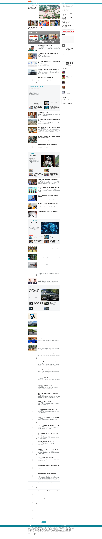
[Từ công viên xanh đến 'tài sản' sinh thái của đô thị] (32, 356)
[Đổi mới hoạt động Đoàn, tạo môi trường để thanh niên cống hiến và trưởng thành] (32, 198)
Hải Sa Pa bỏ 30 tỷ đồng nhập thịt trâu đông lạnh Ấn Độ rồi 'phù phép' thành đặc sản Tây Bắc (33, 28)
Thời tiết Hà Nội (53, 530)
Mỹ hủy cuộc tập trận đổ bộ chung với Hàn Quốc (45, 369)
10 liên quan (43, 370)
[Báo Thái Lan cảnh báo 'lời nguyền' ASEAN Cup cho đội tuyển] (63, 54)
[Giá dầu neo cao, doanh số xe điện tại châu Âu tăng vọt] (46, 308)
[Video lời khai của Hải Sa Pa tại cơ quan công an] (63, 45)
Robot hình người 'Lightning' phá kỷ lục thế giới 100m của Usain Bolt (48, 417)
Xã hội (40, 527)
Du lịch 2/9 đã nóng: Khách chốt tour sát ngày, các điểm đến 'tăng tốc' (38, 170)
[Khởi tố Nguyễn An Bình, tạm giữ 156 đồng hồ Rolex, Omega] (32, 412)
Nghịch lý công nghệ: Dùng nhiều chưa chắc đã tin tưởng (33, 224)
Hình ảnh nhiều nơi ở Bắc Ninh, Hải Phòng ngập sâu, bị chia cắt (32, 7)
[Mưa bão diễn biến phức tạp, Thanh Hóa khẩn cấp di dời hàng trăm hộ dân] (32, 436)
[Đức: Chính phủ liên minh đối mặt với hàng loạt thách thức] (32, 509)
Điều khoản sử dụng (29, 535)
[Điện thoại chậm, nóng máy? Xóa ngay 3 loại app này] (46, 241)
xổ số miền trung (42, 528)
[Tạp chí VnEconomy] (29, 92)
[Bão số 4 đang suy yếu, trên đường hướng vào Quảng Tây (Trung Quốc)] (32, 396)
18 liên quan (43, 395)
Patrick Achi (67, 528)
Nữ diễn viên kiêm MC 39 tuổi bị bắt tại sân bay (45, 77)
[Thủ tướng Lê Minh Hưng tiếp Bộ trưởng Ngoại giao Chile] (32, 249)
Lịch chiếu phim (70, 103)
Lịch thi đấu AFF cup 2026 (30, 527)
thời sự (46, 529)
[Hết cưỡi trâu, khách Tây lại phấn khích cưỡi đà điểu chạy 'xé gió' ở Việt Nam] (46, 170)
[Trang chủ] (30, 1)
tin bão (70, 529)
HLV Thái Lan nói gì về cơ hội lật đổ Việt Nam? (45, 45)
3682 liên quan (43, 128)
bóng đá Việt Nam (46, 528)
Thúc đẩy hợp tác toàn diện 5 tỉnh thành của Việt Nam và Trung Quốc (48, 187)
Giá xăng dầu (69, 102)
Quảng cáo (29, 536)
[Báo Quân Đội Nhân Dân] (39, 128)
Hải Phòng (41, 529)
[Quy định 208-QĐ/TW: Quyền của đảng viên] (32, 388)
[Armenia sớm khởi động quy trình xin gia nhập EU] (32, 404)
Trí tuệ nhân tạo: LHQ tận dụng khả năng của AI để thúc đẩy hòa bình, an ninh (54, 237)
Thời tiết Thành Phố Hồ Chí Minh (35, 530)
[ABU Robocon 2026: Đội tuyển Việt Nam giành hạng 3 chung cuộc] (33, 37)
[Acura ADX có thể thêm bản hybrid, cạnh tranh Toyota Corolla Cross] (32, 72)
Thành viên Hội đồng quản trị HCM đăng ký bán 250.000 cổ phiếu (34, 90)
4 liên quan (43, 256)
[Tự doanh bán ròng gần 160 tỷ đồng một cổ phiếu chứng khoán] (46, 107)
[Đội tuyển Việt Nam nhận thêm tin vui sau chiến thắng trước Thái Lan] (63, 77)
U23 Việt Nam (29, 531)
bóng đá (43, 530)
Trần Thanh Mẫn (57, 528)
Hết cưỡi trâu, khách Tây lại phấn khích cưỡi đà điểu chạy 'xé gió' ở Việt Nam (54, 170)
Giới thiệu (29, 534)
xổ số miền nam (52, 531)
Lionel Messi (40, 530)
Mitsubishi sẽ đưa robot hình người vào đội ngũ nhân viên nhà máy (48, 465)
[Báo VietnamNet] (38, 78)
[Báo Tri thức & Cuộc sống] (51, 242)
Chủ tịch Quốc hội (30, 529)
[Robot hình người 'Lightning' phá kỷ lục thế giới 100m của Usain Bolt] (32, 420)
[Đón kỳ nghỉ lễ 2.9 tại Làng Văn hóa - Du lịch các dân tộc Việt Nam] (32, 452)
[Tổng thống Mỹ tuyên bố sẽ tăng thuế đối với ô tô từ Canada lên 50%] (32, 324)
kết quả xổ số (67, 529)
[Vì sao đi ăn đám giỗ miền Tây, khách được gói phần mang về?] (46, 174)
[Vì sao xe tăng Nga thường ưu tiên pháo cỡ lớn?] (32, 485)
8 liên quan (42, 272)
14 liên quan (42, 378)
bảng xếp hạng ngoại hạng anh (62, 527)
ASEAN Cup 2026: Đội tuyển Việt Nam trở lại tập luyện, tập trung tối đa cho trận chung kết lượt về (53, 41)
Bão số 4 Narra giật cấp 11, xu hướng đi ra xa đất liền (46, 441)
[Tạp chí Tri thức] (38, 54)
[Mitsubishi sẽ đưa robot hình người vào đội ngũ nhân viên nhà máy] (32, 468)
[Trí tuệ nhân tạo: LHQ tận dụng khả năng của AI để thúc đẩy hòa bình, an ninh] (46, 237)
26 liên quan (42, 280)
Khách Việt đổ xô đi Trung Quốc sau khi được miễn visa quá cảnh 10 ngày (34, 157)
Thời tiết (36, 531)
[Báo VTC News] (39, 113)
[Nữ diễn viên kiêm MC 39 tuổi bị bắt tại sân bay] (32, 80)
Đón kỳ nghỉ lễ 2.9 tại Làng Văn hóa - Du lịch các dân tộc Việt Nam (48, 449)
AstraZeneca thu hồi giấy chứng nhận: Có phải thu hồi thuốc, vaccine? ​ (49, 377)
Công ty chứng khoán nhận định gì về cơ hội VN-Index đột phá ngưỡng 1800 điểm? (38, 103)
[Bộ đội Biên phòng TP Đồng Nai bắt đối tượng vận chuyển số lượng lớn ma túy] (32, 257)
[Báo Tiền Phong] (28, 29)
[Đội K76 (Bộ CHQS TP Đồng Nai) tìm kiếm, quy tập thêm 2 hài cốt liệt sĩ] (32, 493)
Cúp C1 (63, 530)
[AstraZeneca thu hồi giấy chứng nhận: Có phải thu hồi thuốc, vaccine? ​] (32, 380)
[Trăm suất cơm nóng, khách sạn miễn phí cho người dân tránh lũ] (32, 56)
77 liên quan (44, 180)
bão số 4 (50, 529)
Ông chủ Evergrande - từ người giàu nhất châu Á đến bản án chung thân (38, 107)
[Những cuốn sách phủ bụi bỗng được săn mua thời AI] (31, 241)
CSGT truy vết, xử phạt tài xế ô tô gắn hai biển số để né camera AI (48, 203)
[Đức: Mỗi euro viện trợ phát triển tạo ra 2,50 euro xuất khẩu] (46, 103)
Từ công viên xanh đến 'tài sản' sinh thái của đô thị (46, 353)
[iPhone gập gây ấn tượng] (55, 23)
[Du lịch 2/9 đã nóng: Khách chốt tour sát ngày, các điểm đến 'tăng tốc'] (31, 170)
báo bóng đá (43, 529)
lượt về (35, 527)
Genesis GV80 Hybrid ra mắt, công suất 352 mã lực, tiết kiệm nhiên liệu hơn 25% (34, 290)
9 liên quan (42, 363)
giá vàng (48, 531)
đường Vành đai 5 (68, 527)
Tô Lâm (61, 529)
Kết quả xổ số (63, 99)
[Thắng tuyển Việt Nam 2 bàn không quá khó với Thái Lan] (63, 72)
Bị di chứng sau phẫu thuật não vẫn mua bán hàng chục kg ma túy (48, 179)
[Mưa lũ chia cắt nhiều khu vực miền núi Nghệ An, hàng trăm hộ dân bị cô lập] (32, 122)
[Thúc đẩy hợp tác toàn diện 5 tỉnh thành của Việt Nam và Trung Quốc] (32, 190)
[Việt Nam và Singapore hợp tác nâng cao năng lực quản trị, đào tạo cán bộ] (32, 281)
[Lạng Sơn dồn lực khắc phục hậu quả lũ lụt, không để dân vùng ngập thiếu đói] (32, 348)
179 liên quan (42, 263)
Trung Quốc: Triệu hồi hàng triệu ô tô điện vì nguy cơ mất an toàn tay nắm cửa (38, 303)
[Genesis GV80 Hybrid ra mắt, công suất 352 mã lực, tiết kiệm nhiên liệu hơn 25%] (50, 295)
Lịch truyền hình (64, 103)
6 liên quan (38, 305)
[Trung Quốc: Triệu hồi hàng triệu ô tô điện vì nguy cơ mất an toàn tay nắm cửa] (31, 303)
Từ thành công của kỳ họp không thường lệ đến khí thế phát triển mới (49, 127)
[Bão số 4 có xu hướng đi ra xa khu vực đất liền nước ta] (32, 460)
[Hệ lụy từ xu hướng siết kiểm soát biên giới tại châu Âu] (32, 265)
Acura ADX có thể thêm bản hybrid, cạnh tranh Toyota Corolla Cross (48, 69)
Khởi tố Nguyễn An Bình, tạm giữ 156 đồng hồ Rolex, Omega (47, 409)
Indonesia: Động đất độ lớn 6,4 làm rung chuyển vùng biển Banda (48, 211)
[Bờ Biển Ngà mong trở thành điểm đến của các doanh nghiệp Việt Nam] (32, 364)
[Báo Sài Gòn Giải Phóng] (38, 395)
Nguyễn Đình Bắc (30, 530)
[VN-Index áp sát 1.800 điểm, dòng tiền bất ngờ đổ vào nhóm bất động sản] (32, 64)
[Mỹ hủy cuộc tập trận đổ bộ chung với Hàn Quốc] (32, 372)
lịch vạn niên (37, 529)
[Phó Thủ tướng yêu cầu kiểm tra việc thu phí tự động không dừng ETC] (32, 428)
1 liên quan (36, 176)
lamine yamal (48, 527)
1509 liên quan (38, 104)
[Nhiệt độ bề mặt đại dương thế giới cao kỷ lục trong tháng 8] (32, 147)
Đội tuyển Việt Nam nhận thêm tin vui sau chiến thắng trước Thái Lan (70, 77)
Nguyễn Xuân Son (58, 529)
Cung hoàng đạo (64, 102)
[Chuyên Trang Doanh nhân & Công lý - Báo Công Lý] (38, 63)
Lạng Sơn (73, 528)
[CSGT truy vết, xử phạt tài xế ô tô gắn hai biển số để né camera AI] (32, 206)
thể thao (64, 529)
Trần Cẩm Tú (54, 528)
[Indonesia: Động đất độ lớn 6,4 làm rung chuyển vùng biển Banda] (32, 214)
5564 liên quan (42, 63)
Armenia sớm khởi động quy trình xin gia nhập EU (45, 401)
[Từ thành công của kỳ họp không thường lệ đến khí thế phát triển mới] (32, 130)
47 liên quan (43, 113)
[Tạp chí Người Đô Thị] (38, 354)
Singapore (51, 527)
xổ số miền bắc (49, 530)
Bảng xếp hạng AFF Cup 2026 (40, 531)
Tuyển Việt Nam (34, 529)
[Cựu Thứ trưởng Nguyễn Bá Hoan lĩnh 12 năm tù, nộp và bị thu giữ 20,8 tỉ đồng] (32, 340)
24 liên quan (38, 109)
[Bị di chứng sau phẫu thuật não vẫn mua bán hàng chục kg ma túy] (32, 182)
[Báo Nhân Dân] (38, 458)
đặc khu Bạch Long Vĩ (54, 529)
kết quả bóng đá (66, 530)
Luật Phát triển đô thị (59, 531)
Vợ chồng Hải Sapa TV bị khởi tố (43, 112)
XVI (48, 529)
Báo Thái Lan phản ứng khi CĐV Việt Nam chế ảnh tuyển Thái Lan (70, 82)
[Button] (73, 3)
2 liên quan (42, 54)
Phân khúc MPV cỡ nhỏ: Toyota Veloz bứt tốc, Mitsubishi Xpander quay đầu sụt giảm (38, 308)
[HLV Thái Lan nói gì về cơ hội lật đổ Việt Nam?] (32, 48)
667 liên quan (42, 70)
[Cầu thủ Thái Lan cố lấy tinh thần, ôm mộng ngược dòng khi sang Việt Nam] (43, 37)
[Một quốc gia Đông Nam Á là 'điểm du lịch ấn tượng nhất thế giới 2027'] (31, 174)
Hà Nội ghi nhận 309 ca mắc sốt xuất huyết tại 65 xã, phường (47, 473)
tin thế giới (61, 528)
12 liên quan (33, 42)
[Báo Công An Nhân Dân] (39, 180)
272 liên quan (42, 458)
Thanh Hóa (54, 527)
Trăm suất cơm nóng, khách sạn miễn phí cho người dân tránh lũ (48, 53)
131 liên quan (42, 339)
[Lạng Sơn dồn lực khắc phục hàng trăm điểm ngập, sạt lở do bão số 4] (32, 332)
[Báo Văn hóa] (38, 339)
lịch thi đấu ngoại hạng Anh (59, 530)
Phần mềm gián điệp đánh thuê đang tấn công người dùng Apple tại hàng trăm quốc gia (38, 237)
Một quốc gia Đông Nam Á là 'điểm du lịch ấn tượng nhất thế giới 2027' (38, 174)
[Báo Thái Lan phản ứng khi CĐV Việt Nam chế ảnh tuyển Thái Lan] (63, 82)
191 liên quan (44, 204)
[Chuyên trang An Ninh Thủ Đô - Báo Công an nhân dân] (39, 42)
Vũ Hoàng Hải (46, 530)
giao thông (45, 531)
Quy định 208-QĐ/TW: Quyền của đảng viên (45, 385)
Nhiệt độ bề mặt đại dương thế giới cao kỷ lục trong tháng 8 (47, 144)
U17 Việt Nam (38, 528)
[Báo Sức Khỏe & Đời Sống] (38, 410)
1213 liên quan (42, 450)
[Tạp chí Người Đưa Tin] (38, 418)
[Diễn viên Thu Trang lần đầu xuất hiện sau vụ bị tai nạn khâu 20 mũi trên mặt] (32, 501)
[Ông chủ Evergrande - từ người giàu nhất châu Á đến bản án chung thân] (31, 107)
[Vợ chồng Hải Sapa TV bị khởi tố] (32, 115)
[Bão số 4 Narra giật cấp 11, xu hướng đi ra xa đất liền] (32, 444)
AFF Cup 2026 (33, 531)
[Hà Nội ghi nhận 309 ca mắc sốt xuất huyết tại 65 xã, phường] (32, 476)
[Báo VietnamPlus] (39, 347)
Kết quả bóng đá (70, 99)
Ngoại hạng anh (50, 528)
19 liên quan (43, 121)
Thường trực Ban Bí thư (43, 527)
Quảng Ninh (37, 527)
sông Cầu (70, 530)
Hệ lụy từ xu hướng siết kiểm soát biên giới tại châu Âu (46, 262)
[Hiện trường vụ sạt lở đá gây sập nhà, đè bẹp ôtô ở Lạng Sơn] (63, 63)
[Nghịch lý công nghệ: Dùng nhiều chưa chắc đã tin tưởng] (50, 228)
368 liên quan (43, 42)
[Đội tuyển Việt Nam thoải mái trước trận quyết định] (44, 23)
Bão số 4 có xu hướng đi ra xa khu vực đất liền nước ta (46, 457)
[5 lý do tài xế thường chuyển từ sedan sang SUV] (46, 303)
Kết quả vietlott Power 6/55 (33, 528)
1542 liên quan (53, 42)
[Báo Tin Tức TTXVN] (29, 42)
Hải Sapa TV (70, 528)
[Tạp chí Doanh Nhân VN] (50, 108)
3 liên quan (42, 410)
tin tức (56, 531)
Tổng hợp (35, 534)
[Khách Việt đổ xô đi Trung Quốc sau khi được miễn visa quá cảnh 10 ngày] (50, 161)
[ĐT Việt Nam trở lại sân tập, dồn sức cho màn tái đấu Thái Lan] (32, 517)
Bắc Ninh (64, 528)
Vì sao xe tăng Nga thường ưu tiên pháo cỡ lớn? (45, 482)
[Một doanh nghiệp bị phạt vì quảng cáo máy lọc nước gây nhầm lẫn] (32, 316)
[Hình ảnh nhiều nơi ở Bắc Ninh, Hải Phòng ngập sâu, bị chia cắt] (49, 12)
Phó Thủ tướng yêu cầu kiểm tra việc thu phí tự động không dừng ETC (49, 425)
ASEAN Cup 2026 (72, 527)
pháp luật (29, 528)
